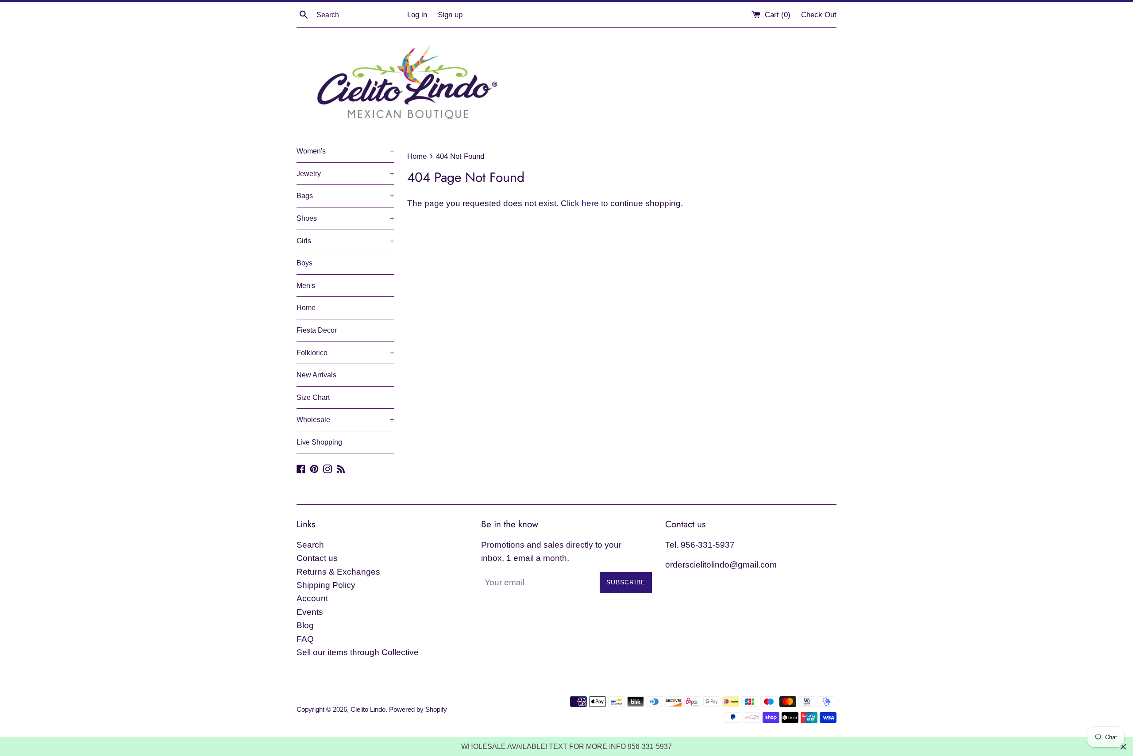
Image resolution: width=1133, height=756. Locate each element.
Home (306, 307)
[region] (566, 746)
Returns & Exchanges (338, 571)
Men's (306, 285)
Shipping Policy (326, 585)
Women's (345, 151)
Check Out (818, 15)
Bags (345, 196)
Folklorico (345, 353)
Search (310, 544)
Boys (304, 263)
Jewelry (345, 173)
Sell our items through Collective (358, 652)
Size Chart (313, 397)
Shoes (345, 218)
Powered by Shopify (418, 709)
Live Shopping (319, 442)
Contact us (317, 558)
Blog (305, 625)
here (590, 203)
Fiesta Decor (317, 330)
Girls (345, 241)
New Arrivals (316, 375)
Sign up (450, 15)
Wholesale (345, 419)
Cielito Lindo (368, 709)
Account (312, 598)
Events (310, 612)
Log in (417, 15)
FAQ (305, 639)
